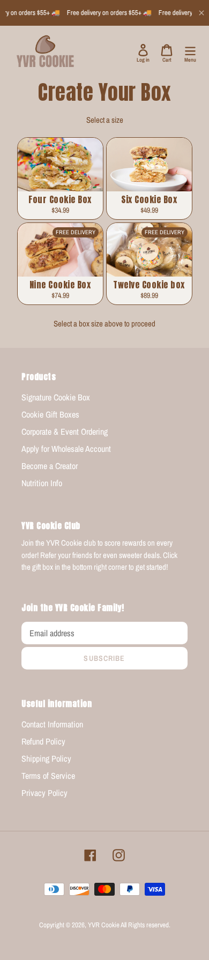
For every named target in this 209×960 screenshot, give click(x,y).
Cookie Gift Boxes (50, 414)
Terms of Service (48, 776)
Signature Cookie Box (55, 397)
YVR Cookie (104, 924)
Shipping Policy (46, 758)
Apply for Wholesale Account (66, 449)
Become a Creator (49, 466)
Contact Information (52, 724)
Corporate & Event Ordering (64, 431)
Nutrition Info (41, 483)
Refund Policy (43, 741)
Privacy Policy (44, 793)
